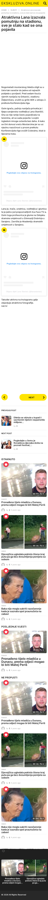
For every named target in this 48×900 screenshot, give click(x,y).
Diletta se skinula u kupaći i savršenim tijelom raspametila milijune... (29, 419)
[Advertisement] (24, 61)
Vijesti (4, 499)
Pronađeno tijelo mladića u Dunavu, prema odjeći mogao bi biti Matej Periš (23, 503)
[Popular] (6, 464)
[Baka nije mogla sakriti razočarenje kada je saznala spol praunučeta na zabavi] (24, 586)
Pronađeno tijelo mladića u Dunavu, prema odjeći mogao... (12, 880)
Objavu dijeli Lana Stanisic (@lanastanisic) (24, 201)
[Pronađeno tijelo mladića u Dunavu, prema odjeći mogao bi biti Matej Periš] (24, 480)
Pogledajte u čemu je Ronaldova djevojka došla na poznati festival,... (28, 442)
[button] (45, 3)
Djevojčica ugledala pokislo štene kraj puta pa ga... (35, 880)
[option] (12, 872)
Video (3, 551)
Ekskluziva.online (20, 3)
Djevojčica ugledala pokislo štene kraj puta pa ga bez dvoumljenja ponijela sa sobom (23, 557)
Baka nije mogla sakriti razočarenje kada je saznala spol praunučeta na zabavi (21, 611)
